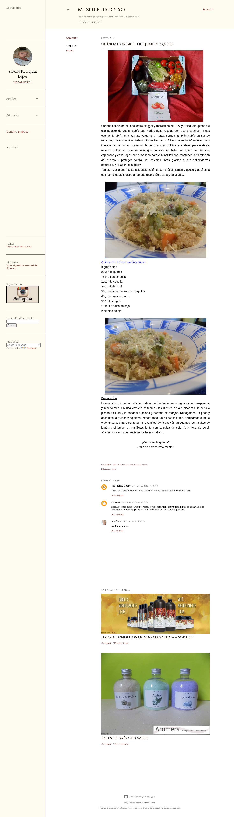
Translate (32, 348)
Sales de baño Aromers (124, 738)
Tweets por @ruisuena (18, 246)
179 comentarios (120, 643)
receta (69, 50)
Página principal (90, 22)
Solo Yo (115, 521)
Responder (117, 495)
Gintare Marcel (149, 802)
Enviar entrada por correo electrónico (130, 464)
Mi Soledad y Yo (101, 9)
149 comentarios (120, 744)
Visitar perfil (22, 82)
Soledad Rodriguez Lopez (22, 74)
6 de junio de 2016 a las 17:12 (132, 521)
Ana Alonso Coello (121, 485)
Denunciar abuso (17, 131)
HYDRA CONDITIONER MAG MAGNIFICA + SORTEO (147, 637)
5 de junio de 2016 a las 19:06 (135, 502)
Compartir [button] (71, 37)
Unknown (116, 502)
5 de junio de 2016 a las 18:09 (145, 486)
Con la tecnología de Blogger (142, 796)
